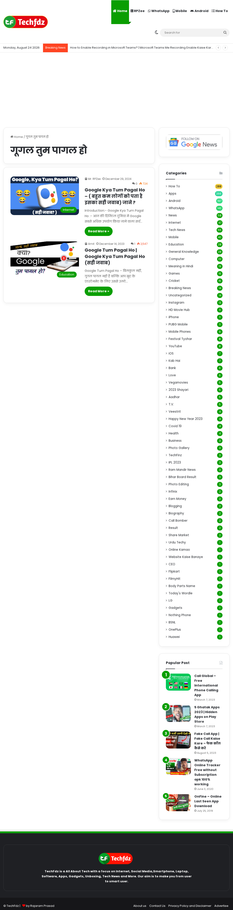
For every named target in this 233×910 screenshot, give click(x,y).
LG (170, 600)
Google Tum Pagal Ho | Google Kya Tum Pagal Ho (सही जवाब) (115, 256)
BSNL (172, 622)
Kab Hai (174, 361)
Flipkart (174, 571)
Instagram (176, 302)
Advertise (221, 906)
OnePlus (175, 629)
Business (175, 441)
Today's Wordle (180, 593)
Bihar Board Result (182, 477)
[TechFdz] (25, 22)
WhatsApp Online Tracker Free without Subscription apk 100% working (207, 772)
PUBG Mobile (178, 324)
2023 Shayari (178, 390)
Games (174, 273)
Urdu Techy (177, 542)
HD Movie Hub (179, 310)
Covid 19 (175, 426)
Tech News (177, 230)
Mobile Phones (180, 332)
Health (174, 433)
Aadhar (174, 397)
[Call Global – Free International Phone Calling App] (178, 682)
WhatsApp (160, 11)
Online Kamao (179, 550)
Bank (172, 368)
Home (121, 11)
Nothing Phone (180, 615)
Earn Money (177, 499)
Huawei (174, 637)
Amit (91, 244)
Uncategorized (180, 295)
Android (201, 11)
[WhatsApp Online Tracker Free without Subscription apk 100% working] (178, 766)
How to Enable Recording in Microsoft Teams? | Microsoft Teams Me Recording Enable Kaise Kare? (142, 47)
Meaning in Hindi (181, 266)
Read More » (98, 231)
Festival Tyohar (180, 339)
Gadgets (175, 608)
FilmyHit (174, 579)
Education (176, 244)
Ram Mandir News (182, 470)
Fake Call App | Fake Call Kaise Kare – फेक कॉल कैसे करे (207, 740)
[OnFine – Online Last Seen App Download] (178, 802)
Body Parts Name (182, 586)
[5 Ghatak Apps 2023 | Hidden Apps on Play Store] (178, 713)
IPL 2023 (175, 462)
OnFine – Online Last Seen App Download (208, 801)
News (173, 215)
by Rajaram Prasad (40, 906)
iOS (171, 353)
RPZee (139, 11)
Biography (176, 513)
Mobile (181, 11)
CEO (172, 564)
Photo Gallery (179, 448)
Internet (175, 223)
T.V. (171, 404)
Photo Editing (179, 484)
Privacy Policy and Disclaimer (189, 906)
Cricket (174, 281)
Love (172, 375)
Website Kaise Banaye (186, 557)
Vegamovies (178, 382)
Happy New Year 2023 (186, 419)
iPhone (174, 317)
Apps (172, 193)
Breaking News (180, 288)
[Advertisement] (116, 89)
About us (139, 906)
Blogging (175, 506)
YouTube (175, 346)
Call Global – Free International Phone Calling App (206, 685)
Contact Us (157, 906)
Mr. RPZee (94, 179)
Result (173, 528)
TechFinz (175, 455)
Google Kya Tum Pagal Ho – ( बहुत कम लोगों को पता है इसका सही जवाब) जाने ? (115, 196)
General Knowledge (184, 252)
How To (221, 11)
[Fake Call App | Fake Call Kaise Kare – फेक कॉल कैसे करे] (178, 740)
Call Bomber (178, 520)
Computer (177, 259)
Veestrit (175, 411)
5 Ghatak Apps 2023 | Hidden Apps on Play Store (207, 714)
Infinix (173, 491)
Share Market (179, 535)
